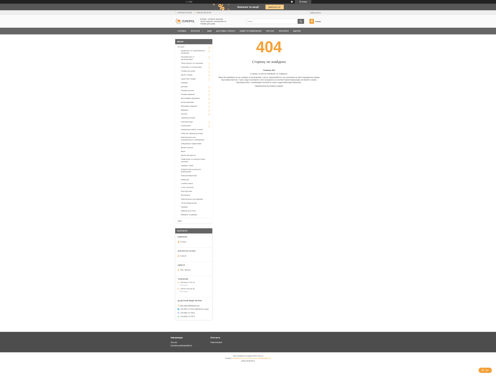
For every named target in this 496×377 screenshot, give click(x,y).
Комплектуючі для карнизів (192, 199)
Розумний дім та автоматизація (187, 58)
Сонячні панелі (187, 183)
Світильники (186, 126)
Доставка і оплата (225, 31)
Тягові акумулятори (189, 203)
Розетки (184, 114)
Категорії (195, 31)
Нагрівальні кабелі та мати (192, 129)
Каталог (181, 47)
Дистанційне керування (190, 98)
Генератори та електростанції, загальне (193, 160)
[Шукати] (301, 21)
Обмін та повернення (250, 31)
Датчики (184, 87)
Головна (181, 31)
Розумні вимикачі (188, 94)
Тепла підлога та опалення (192, 63)
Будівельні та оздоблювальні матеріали (193, 52)
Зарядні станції (187, 165)
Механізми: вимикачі (189, 106)
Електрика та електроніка (191, 67)
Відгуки (297, 31)
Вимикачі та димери (189, 215)
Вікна (183, 151)
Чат (487, 370)
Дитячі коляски (187, 147)
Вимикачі (184, 110)
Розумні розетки (187, 90)
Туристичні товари (188, 79)
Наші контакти (216, 342)
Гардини (184, 207)
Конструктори (186, 191)
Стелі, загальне (187, 187)
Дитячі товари (186, 75)
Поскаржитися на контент (241, 358)
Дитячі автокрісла (188, 155)
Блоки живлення (187, 102)
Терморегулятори (188, 118)
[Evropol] (186, 24)
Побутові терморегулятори (192, 133)
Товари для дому (188, 71)
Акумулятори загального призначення (191, 170)
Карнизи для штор (188, 211)
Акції (209, 31)
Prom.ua (260, 356)
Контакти (284, 31)
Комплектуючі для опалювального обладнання (192, 138)
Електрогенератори (189, 176)
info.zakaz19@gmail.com (189, 305)
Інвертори (185, 180)
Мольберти (185, 195)
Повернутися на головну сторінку (269, 86)
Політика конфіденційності (181, 345)
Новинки (184, 83)
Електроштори (187, 122)
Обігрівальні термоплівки (191, 144)
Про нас (270, 31)
